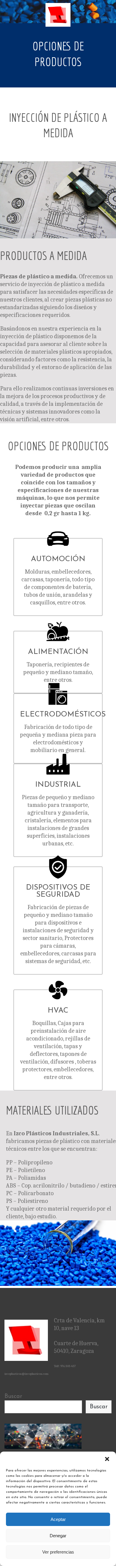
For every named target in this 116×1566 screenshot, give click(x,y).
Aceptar (58, 1519)
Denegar (58, 1535)
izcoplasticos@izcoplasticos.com (26, 1374)
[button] (107, 1459)
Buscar (13, 1396)
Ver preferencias (58, 1551)
